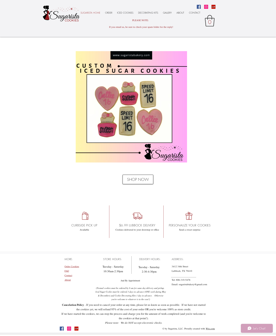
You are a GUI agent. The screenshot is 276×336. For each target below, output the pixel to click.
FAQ (67, 270)
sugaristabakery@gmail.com (193, 284)
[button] (210, 20)
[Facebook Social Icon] (199, 7)
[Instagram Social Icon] (206, 7)
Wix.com (210, 328)
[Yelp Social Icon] (213, 7)
